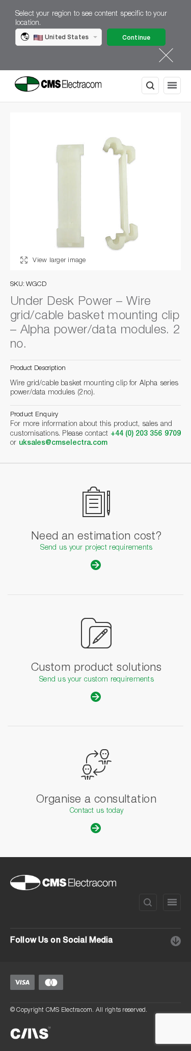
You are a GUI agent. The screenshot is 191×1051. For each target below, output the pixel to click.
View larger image (58, 261)
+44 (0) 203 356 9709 (146, 434)
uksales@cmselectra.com (63, 443)
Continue (136, 38)
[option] (95, 191)
